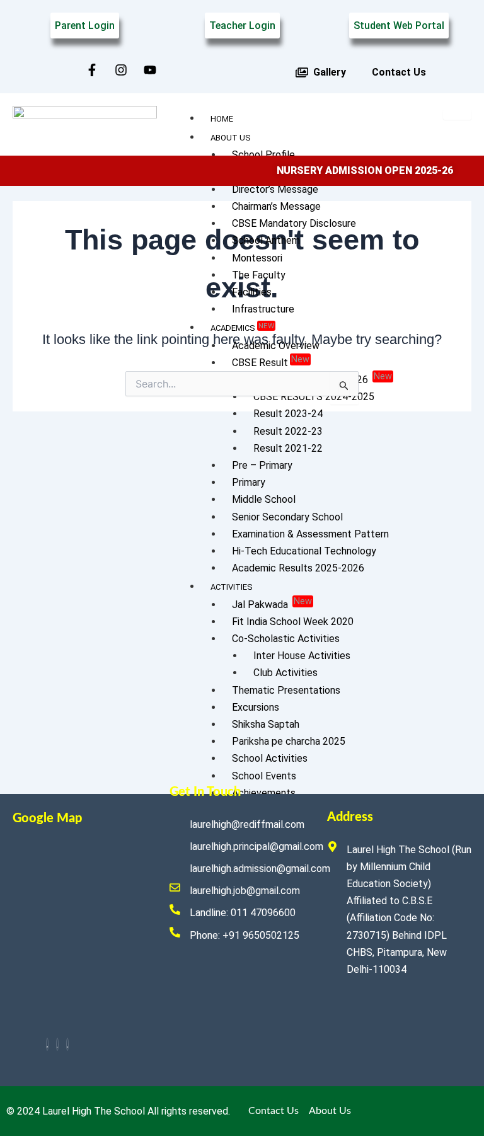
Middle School (264, 499)
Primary (248, 482)
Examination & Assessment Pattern (310, 534)
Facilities (252, 292)
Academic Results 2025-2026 (298, 568)
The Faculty (258, 275)
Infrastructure (263, 309)
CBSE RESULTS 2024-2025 (313, 397)
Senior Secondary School (287, 517)
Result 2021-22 (288, 448)
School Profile (263, 155)
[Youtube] (67, 1044)
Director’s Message (275, 189)
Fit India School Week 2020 (293, 622)
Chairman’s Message (276, 206)
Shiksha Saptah (265, 724)
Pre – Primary (262, 465)
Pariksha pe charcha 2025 (288, 741)
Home (221, 118)
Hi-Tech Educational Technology (304, 551)
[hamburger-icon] (457, 115)
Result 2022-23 (288, 431)
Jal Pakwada (272, 603)
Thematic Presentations (286, 690)
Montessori (257, 258)
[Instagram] (57, 1044)
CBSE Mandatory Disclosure (294, 223)
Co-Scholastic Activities (286, 639)
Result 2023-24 (288, 414)
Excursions (255, 707)
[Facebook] (47, 1044)
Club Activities (285, 673)
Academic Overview (276, 346)
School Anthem (266, 240)
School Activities (270, 758)
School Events (264, 776)
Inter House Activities (301, 656)
